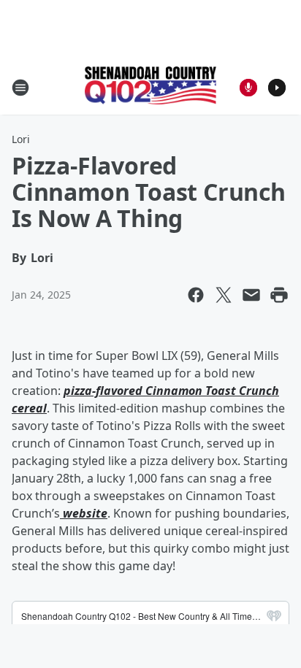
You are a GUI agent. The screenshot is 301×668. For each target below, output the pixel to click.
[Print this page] (279, 295)
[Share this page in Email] (251, 295)
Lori (21, 139)
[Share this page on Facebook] (196, 295)
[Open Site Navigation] (20, 87)
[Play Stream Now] (277, 87)
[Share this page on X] (223, 295)
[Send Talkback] (248, 87)
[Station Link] (150, 86)
